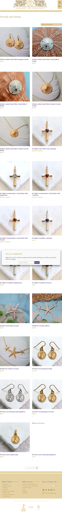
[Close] (60, 249)
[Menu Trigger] (60, 2)
